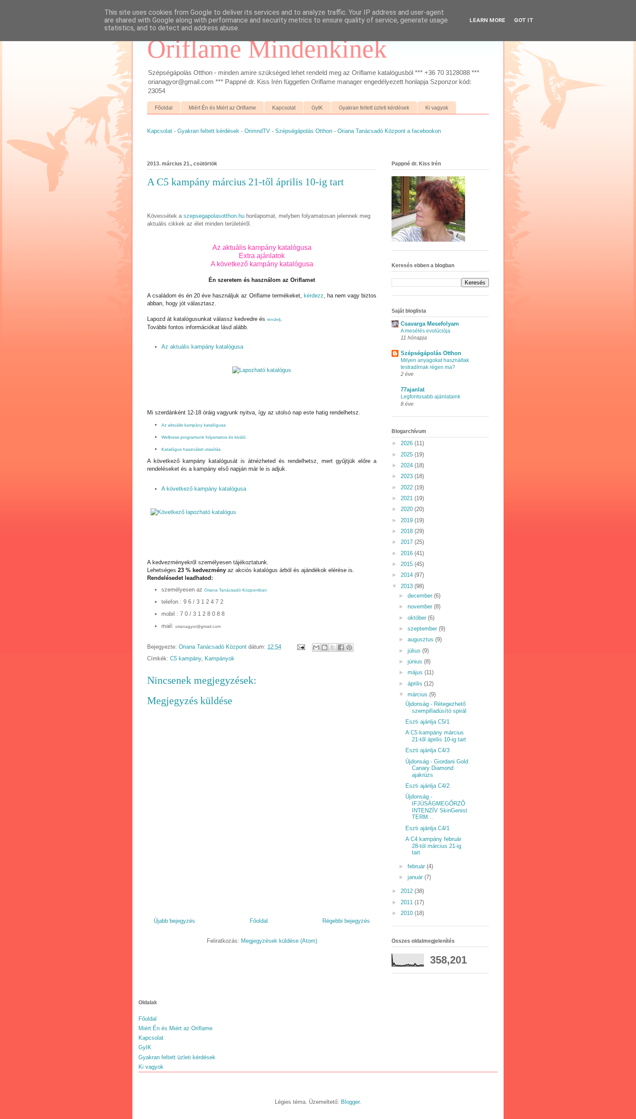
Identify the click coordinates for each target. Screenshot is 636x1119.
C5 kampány (185, 658)
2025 (407, 454)
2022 (407, 487)
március (418, 694)
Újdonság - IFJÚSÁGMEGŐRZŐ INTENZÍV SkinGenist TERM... (436, 806)
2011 (407, 902)
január (416, 877)
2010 (407, 913)
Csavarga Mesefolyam (430, 323)
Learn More (487, 20)
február (417, 866)
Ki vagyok (436, 108)
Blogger (350, 1102)
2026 (407, 443)
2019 (407, 520)
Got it (523, 20)
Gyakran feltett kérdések (208, 131)
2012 (407, 891)
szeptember (423, 628)
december (421, 595)
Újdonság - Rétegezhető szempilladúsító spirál (435, 707)
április (416, 683)
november (421, 606)
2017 (407, 542)
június (416, 661)
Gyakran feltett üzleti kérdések (374, 108)
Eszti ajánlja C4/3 (427, 750)
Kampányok (219, 658)
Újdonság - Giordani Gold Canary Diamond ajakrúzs (436, 768)
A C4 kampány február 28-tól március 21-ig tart (433, 846)
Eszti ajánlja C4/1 (427, 828)
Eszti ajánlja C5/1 (427, 721)
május (416, 672)
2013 (407, 586)
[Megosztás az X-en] (332, 647)
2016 (407, 553)
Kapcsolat (284, 108)
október (418, 617)
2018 (407, 531)
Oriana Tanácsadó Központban (235, 590)
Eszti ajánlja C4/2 (427, 786)
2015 (407, 564)
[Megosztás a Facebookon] (341, 647)
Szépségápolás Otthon (303, 131)
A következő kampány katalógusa (262, 264)
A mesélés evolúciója (425, 331)
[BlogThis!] (324, 647)
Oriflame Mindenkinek (267, 49)
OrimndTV (257, 131)
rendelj (273, 319)
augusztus (421, 639)
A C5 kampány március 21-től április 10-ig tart (435, 736)
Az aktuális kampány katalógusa (202, 346)
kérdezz (314, 295)
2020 (407, 509)
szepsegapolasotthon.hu (213, 216)
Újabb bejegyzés (174, 921)
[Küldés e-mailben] (316, 647)
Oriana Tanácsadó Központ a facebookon (389, 131)
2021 (407, 498)
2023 (407, 476)
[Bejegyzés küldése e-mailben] (300, 647)
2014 (407, 575)
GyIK (317, 108)
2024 (407, 465)
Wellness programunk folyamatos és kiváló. (204, 437)
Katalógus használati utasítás (191, 449)
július (415, 650)
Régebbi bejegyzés (346, 921)
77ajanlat (412, 389)
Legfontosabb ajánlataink (430, 397)
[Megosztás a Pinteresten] (349, 647)
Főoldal (164, 108)
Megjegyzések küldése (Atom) (279, 941)
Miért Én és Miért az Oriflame (222, 108)
